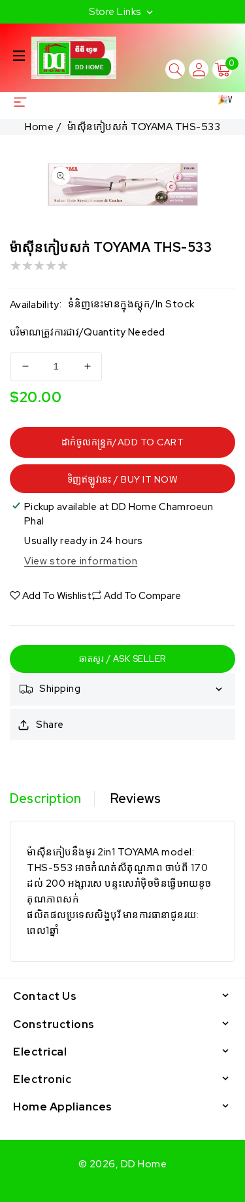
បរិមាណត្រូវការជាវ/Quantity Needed (87, 332)
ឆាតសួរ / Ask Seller (122, 658)
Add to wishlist (56, 595)
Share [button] (50, 724)
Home (39, 126)
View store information (80, 561)
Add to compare (142, 595)
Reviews (135, 798)
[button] (19, 55)
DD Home (144, 1164)
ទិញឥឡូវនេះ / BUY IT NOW (122, 479)
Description (45, 798)
